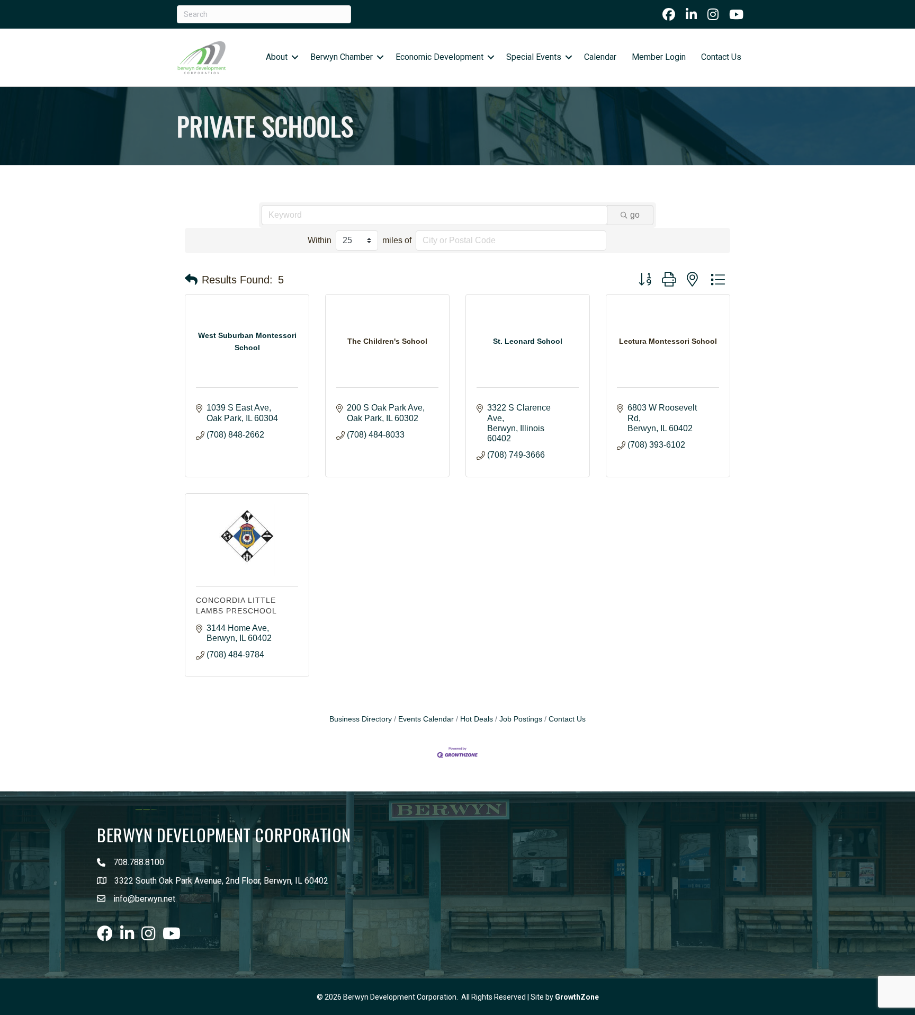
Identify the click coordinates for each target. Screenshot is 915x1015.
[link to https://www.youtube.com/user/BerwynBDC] (736, 14)
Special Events (533, 57)
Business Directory (360, 719)
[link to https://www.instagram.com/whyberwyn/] (713, 14)
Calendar (600, 57)
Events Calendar (426, 719)
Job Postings (520, 719)
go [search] (635, 214)
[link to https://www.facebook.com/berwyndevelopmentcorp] (668, 14)
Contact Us (721, 57)
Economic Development (439, 57)
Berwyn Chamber (341, 57)
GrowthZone (577, 997)
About (277, 57)
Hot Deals (476, 719)
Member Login (659, 57)
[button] (191, 279)
